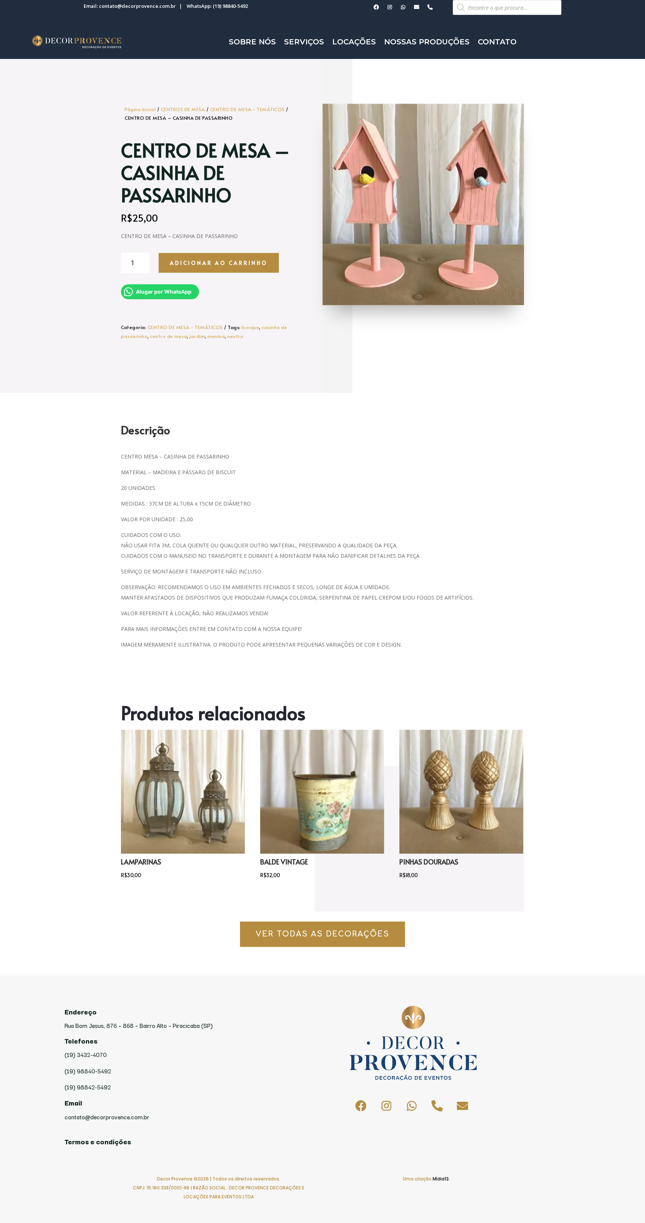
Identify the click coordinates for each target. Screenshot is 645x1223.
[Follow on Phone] (430, 7)
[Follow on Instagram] (389, 7)
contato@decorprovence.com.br (137, 6)
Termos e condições (98, 1141)
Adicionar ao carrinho (219, 262)
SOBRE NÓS (252, 41)
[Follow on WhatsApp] (403, 7)
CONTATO (497, 41)
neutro (235, 336)
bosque (250, 327)
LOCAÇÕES (354, 41)
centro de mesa (168, 336)
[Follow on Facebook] (376, 7)
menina (216, 336)
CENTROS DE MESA (183, 109)
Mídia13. (441, 1179)
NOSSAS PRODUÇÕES (427, 41)
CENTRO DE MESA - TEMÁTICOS (247, 109)
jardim (197, 336)
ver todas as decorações (322, 934)
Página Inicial (140, 109)
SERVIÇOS (304, 41)
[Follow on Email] (416, 7)
